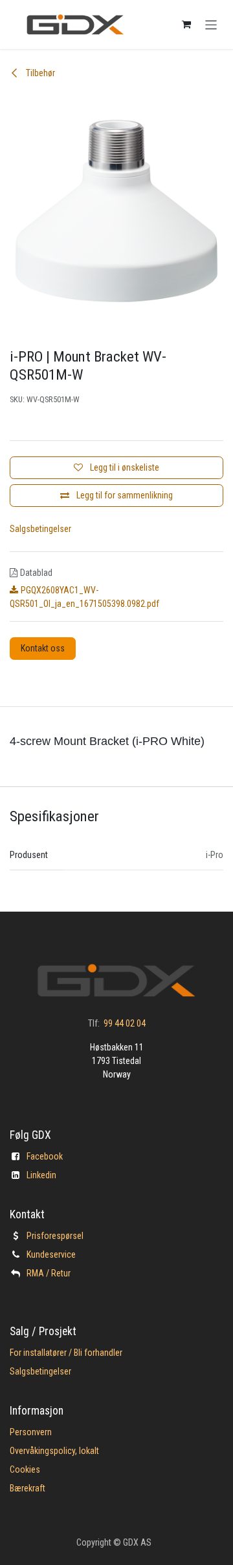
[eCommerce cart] (186, 24)
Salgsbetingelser (40, 529)
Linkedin (41, 1175)
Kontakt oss (43, 648)
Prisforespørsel (55, 1236)
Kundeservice (51, 1254)
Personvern (31, 1432)
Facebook (45, 1156)
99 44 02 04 (125, 1023)
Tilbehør (39, 73)
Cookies (25, 1469)
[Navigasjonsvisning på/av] (211, 24)
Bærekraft (27, 1488)
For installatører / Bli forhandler (66, 1352)
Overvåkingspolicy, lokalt (54, 1451)
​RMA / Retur (49, 1273)
